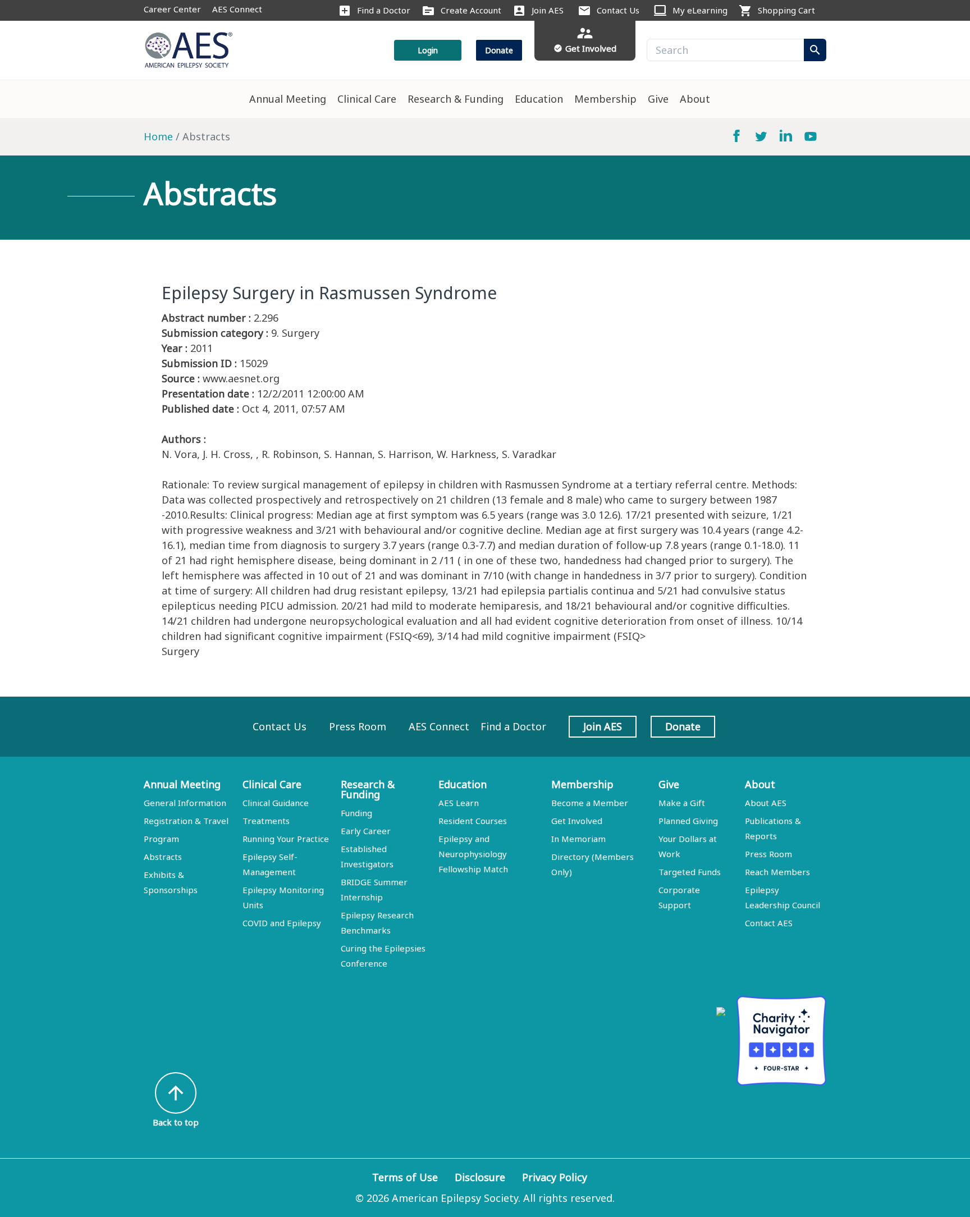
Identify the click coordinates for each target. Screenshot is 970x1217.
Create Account (471, 10)
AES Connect (237, 9)
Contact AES (769, 922)
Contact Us (618, 10)
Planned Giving (688, 820)
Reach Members (777, 871)
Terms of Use (405, 1177)
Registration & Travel (186, 820)
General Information (185, 802)
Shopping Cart (786, 10)
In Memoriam (578, 838)
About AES (765, 802)
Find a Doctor (383, 10)
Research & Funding (456, 99)
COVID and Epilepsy (281, 922)
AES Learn (458, 802)
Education (539, 99)
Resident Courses (472, 820)
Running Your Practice (285, 838)
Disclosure (480, 1177)
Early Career (366, 830)
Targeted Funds (689, 871)
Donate (499, 50)
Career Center (172, 9)
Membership (605, 99)
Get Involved (576, 820)
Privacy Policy (554, 1177)
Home (158, 136)
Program (161, 838)
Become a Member (589, 802)
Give (658, 99)
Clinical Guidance (275, 802)
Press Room (357, 726)
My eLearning (700, 10)
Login (428, 50)
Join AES (548, 10)
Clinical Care (366, 99)
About (695, 99)
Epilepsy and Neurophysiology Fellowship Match (473, 854)
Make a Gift (681, 802)
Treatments (266, 820)
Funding (356, 812)
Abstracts (163, 856)
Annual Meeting (287, 99)
